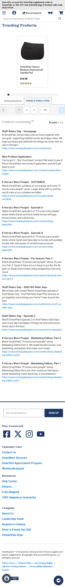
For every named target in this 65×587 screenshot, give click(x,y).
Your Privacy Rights (43, 563)
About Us (8, 513)
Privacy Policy (24, 563)
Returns (7, 486)
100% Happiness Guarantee (19, 497)
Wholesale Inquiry (13, 468)
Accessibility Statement (41, 566)
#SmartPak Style (12, 535)
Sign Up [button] (54, 413)
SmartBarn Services (14, 457)
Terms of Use (8, 563)
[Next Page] (61, 110)
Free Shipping (10, 492)
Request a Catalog (13, 524)
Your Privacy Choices (15, 566)
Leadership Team (13, 518)
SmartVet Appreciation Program (22, 463)
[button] (59, 18)
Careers (6, 570)
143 (45, 110)
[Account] (15, 12)
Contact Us (9, 452)
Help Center (9, 481)
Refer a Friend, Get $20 (16, 529)
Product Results (13, 101)
